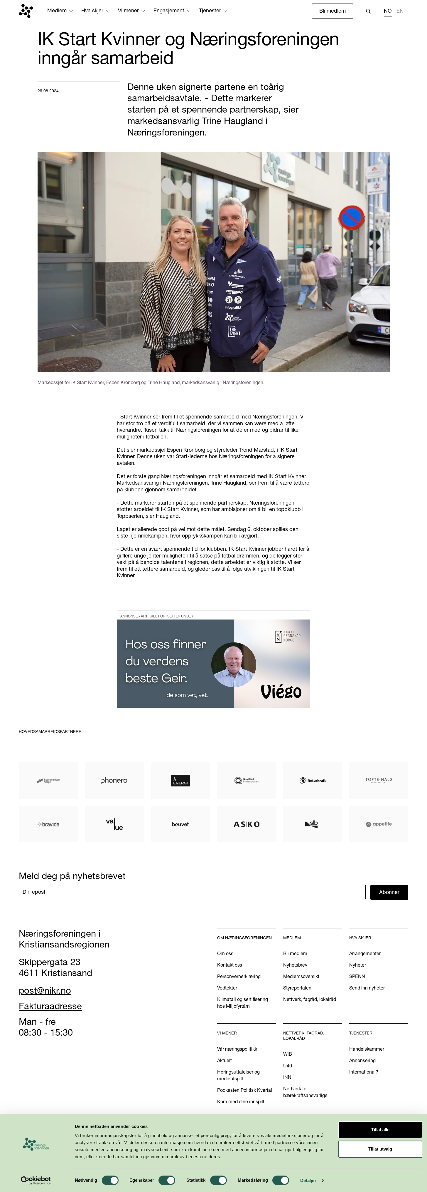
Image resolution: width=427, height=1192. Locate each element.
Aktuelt (224, 1060)
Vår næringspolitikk (237, 1049)
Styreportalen (297, 988)
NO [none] (388, 11)
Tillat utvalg (380, 1148)
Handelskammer (366, 1049)
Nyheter (357, 965)
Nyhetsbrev (295, 965)
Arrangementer (365, 953)
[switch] (166, 1180)
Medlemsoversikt (301, 976)
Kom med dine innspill (240, 1101)
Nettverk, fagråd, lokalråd (309, 999)
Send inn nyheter (367, 988)
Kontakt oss (229, 965)
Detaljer (308, 1180)
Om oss (225, 953)
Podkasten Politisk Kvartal (244, 1090)
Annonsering (362, 1060)
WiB (287, 1054)
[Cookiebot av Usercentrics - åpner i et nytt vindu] (35, 1180)
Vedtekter (227, 988)
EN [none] (400, 11)
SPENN (357, 976)
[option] (400, 12)
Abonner (389, 892)
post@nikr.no (45, 990)
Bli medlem (332, 10)
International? (363, 1072)
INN (287, 1077)
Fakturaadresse (50, 1006)
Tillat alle (380, 1129)
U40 (287, 1066)
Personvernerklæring (239, 976)
